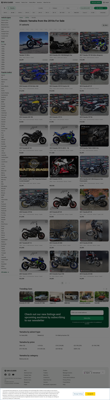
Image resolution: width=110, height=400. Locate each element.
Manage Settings (78, 394)
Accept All (90, 394)
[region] (55, 394)
